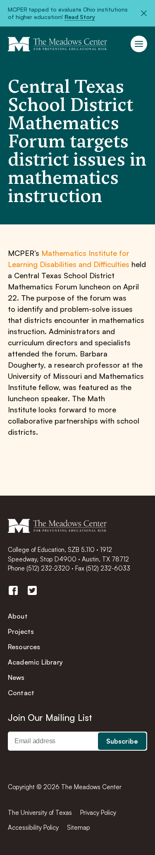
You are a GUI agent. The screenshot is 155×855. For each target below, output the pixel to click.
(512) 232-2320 (48, 568)
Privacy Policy (98, 812)
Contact (21, 693)
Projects (21, 631)
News (16, 677)
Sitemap (78, 827)
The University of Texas (40, 812)
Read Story (79, 16)
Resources (24, 647)
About (18, 616)
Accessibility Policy (33, 827)
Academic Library (35, 662)
